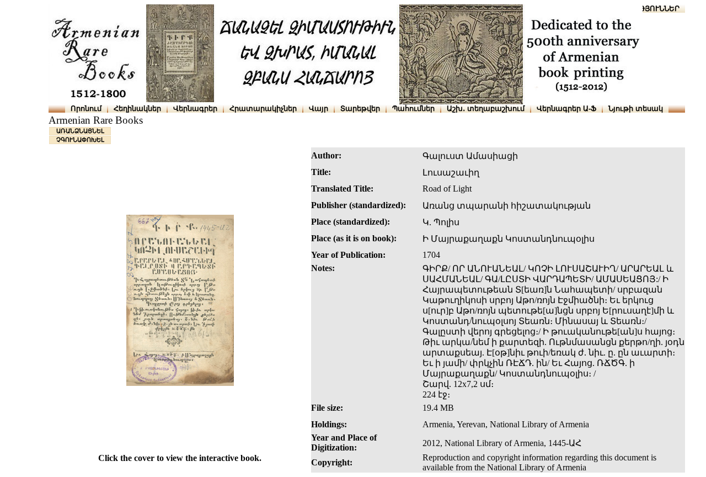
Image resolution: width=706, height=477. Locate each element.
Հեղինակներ (137, 108)
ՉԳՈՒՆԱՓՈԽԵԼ (80, 139)
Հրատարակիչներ (263, 108)
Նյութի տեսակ (635, 108)
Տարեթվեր (360, 108)
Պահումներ (413, 108)
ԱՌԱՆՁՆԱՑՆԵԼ (80, 131)
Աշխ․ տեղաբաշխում (486, 108)
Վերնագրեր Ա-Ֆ (566, 108)
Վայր (318, 108)
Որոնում (86, 108)
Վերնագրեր (195, 108)
